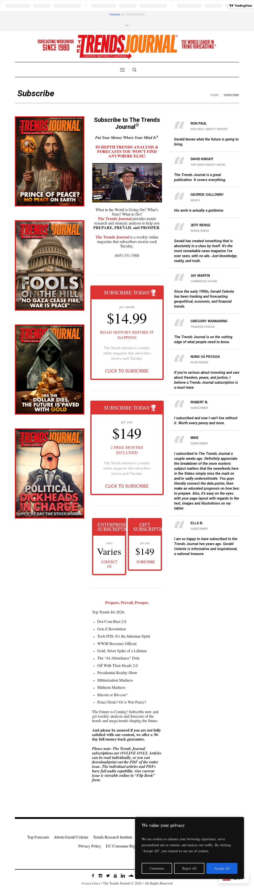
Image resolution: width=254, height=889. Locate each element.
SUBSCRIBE (145, 562)
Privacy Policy (89, 845)
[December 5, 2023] (49, 370)
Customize (157, 868)
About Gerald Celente (71, 837)
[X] (108, 876)
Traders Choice (202, 326)
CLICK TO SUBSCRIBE (127, 371)
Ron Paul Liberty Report (209, 129)
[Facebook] (93, 876)
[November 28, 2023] (49, 473)
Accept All (221, 868)
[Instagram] (100, 876)
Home (214, 95)
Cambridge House (203, 281)
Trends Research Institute (112, 837)
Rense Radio (199, 230)
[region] (189, 848)
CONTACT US (109, 564)
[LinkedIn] (123, 876)
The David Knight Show (207, 164)
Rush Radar (199, 362)
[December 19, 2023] (49, 161)
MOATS (195, 200)
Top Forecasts (38, 837)
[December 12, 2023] (49, 265)
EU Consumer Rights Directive (130, 845)
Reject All (189, 868)
